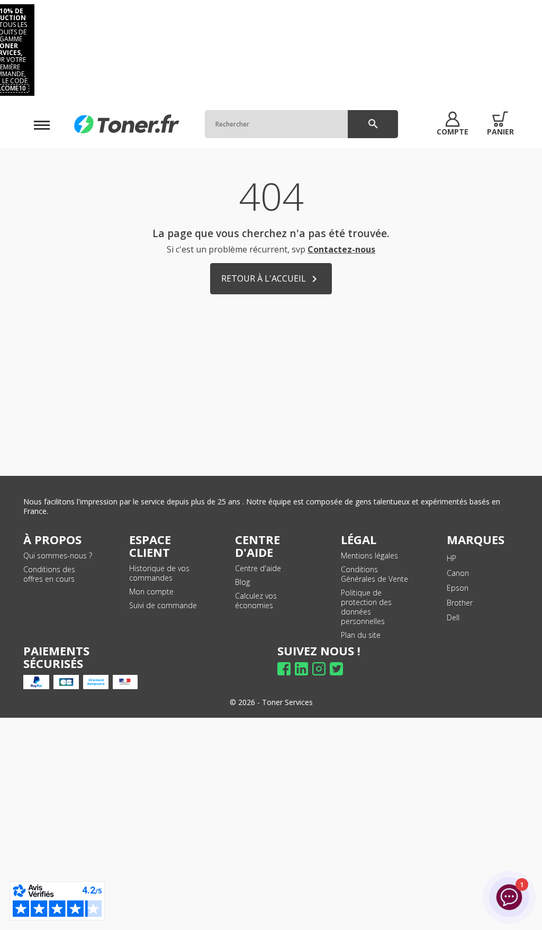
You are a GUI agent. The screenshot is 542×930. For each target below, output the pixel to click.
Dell (453, 617)
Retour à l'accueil (271, 279)
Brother (460, 603)
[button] (452, 123)
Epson (457, 588)
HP (451, 558)
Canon (458, 573)
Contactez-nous (341, 249)
